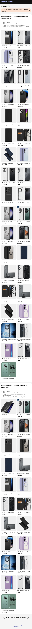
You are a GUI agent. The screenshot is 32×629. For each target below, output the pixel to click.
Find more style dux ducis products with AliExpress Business (15, 10)
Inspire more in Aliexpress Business (16, 617)
